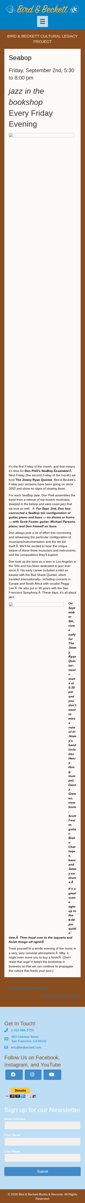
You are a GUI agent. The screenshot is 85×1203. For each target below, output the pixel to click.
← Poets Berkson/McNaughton (25, 988)
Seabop (20, 57)
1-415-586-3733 (22, 1030)
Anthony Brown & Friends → (61, 995)
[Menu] (42, 21)
